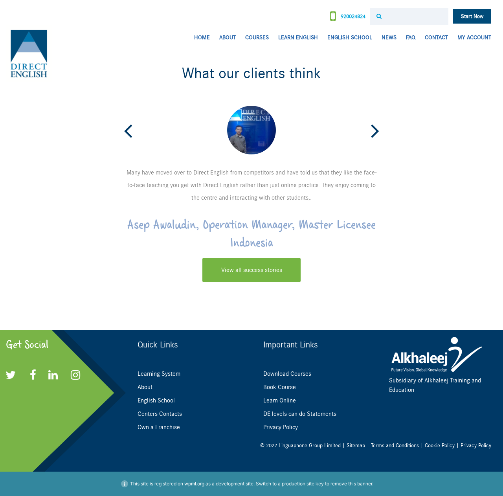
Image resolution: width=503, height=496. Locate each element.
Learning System (159, 373)
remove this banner (351, 484)
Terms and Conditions (395, 445)
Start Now (472, 16)
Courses (257, 37)
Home (202, 37)
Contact (436, 37)
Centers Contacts (160, 413)
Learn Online (279, 400)
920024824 (352, 16)
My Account (474, 37)
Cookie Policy (440, 445)
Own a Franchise (159, 427)
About (227, 37)
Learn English (298, 37)
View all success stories (251, 270)
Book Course (279, 387)
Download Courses (287, 373)
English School (349, 37)
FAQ (410, 37)
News (389, 37)
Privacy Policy (280, 427)
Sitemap (356, 445)
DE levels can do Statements (299, 413)
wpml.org (194, 484)
